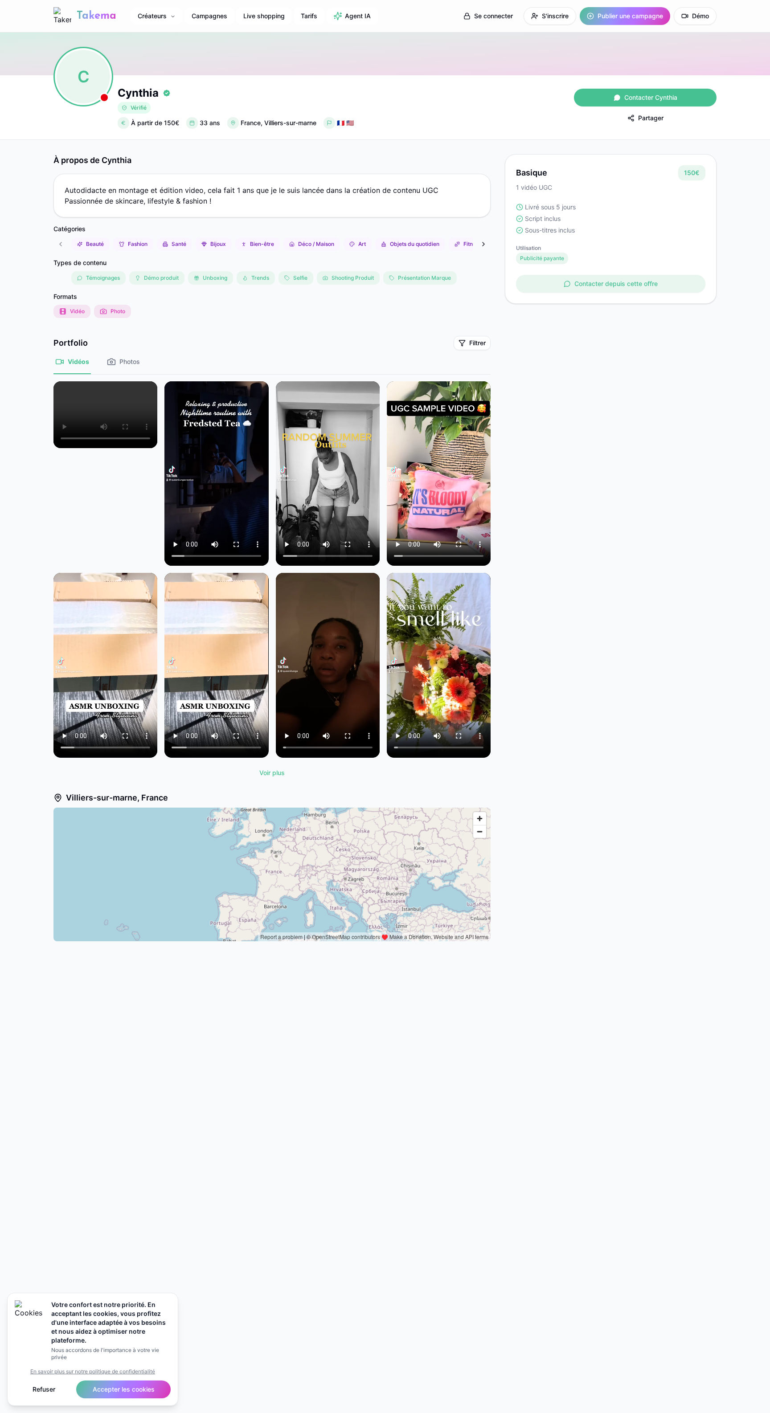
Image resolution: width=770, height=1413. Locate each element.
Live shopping (264, 16)
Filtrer (477, 343)
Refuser (44, 1389)
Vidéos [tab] (78, 361)
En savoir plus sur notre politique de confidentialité (92, 1371)
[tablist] (272, 366)
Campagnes (209, 16)
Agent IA (358, 16)
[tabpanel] (272, 581)
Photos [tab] (129, 361)
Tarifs (309, 16)
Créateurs (152, 16)
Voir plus (272, 772)
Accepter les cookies (124, 1389)
